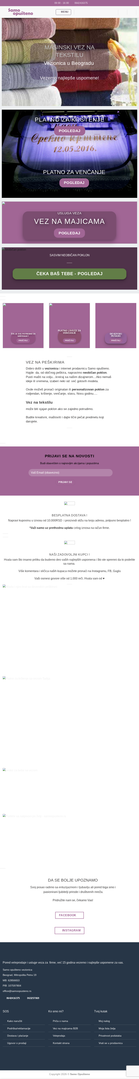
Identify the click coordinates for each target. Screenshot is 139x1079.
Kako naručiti (14, 1021)
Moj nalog (104, 1021)
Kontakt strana (61, 1043)
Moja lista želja (107, 1028)
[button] (63, 12)
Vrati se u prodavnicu (111, 1043)
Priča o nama (60, 1021)
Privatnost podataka (110, 1035)
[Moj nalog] (132, 12)
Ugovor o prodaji (16, 1043)
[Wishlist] (113, 12)
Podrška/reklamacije (18, 1028)
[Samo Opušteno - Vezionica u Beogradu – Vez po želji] (28, 12)
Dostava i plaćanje (17, 1035)
